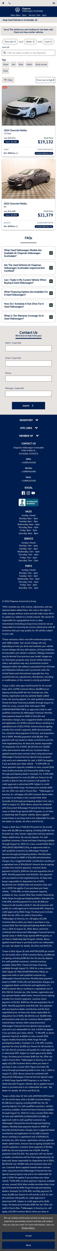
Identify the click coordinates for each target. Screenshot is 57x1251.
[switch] (54, 3)
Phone (8, 373)
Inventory (26, 420)
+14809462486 (28, 471)
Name (13, 342)
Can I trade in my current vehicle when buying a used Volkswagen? (25, 281)
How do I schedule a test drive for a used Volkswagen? (24, 305)
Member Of (26, 436)
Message (14, 388)
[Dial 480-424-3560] (9, 3)
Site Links (26, 428)
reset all (5, 47)
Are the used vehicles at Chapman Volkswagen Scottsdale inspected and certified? (24, 267)
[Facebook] (23, 493)
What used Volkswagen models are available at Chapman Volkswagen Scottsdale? (23, 253)
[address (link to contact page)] (3, 3)
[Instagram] (28, 493)
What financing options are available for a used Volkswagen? (26, 293)
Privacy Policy (28, 1228)
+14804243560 (28, 462)
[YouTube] (33, 493)
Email (13, 358)
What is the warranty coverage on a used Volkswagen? (24, 317)
